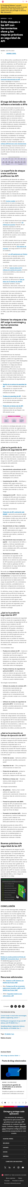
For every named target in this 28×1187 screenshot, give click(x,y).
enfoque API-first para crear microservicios (13, 144)
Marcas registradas (10, 1178)
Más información (6, 12)
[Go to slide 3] (12, 1102)
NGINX (4, 1082)
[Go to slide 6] (23, 1102)
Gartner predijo (10, 201)
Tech (12, 1034)
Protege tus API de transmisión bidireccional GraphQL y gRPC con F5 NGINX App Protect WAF (14, 988)
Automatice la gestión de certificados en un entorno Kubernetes (12, 1087)
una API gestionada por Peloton (17, 254)
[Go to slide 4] (15, 1102)
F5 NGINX (8, 1034)
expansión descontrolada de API (10, 79)
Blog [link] (10, 18)
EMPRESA (4, 18)
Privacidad (6, 1180)
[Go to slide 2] (8, 1102)
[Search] (23, 1)
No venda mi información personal (12, 1183)
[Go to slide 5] (19, 1102)
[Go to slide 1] (5, 1102)
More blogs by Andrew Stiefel (9, 1055)
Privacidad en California (18, 1180)
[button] (14, 161)
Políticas (20, 1178)
